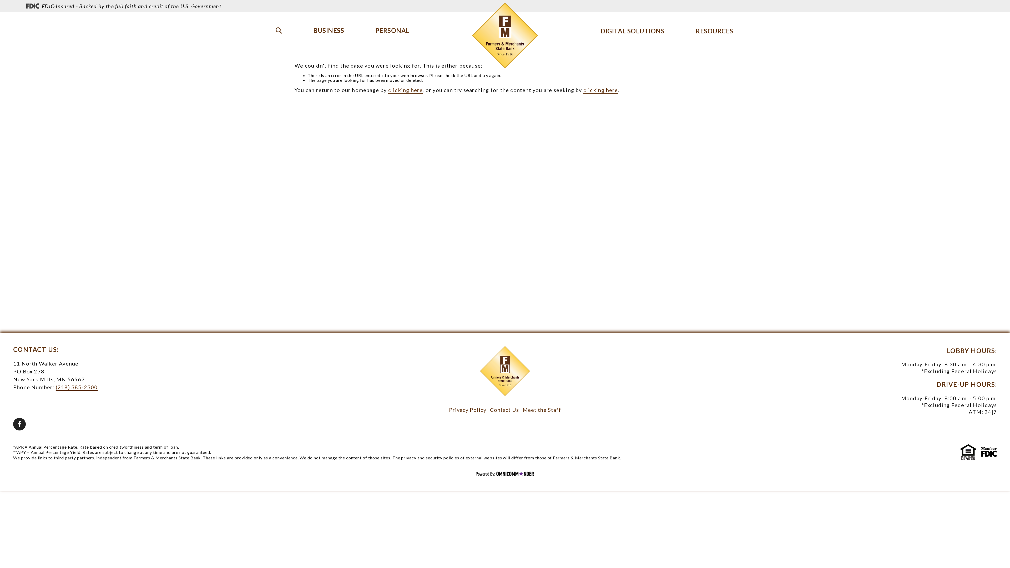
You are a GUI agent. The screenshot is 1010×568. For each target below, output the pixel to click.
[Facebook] (19, 424)
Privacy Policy (467, 410)
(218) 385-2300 (77, 387)
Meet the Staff (542, 410)
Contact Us (504, 410)
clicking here (405, 90)
